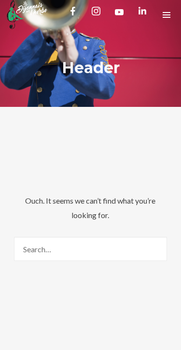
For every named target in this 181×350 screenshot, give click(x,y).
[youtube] (119, 15)
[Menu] (166, 14)
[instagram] (98, 14)
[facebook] (75, 14)
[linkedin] (144, 14)
